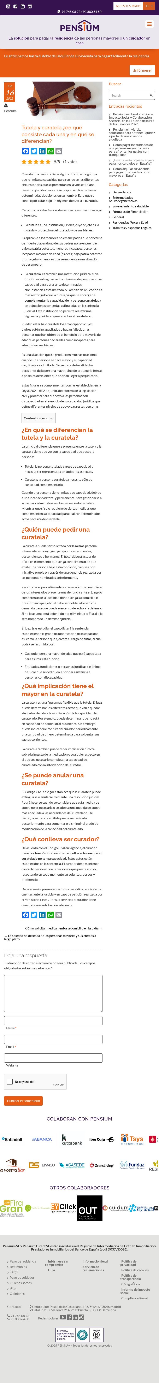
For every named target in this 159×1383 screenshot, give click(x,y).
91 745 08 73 (71, 11)
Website (12, 1065)
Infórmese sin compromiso (56, 1262)
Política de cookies (135, 1270)
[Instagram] (81, 1318)
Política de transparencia (130, 1277)
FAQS (14, 1272)
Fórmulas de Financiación (130, 211)
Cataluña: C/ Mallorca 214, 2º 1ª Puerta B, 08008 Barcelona (73, 1310)
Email (10, 1046)
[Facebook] (69, 1318)
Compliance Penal (134, 1298)
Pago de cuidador (22, 1277)
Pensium (10, 111)
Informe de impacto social (135, 1291)
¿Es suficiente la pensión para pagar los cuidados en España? (131, 161)
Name (10, 1028)
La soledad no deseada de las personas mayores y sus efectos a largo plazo (50, 937)
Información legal (95, 1261)
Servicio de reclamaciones (93, 1268)
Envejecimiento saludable (130, 206)
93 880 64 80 (92, 11)
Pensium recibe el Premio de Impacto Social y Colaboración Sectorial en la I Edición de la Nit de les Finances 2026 (131, 119)
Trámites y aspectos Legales (132, 228)
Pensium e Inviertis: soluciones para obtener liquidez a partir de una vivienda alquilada (132, 134)
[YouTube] (63, 1318)
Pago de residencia (23, 1261)
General (118, 217)
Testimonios (18, 1267)
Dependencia (121, 192)
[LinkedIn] (75, 1318)
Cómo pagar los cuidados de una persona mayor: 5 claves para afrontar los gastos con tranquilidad (131, 149)
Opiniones (17, 1293)
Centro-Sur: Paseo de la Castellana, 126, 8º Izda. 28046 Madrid (76, 1306)
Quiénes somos (21, 1283)
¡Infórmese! (142, 70)
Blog (13, 1288)
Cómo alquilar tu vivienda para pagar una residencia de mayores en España (129, 172)
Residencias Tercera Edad (130, 222)
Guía (51, 1270)
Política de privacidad (128, 1262)
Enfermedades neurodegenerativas (123, 199)
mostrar (47, 418)
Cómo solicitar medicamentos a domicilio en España (62, 928)
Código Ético (130, 1284)
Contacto (14, 1306)
